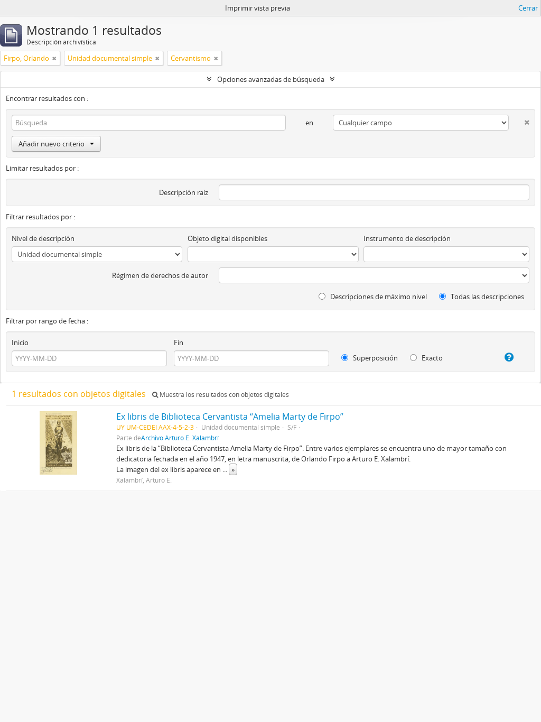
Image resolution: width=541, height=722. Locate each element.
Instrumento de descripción (407, 238)
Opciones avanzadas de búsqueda (270, 79)
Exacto (431, 358)
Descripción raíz (183, 192)
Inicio (20, 342)
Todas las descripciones (486, 296)
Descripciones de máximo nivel (378, 296)
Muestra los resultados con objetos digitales (223, 394)
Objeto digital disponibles (227, 238)
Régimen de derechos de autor (160, 275)
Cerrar (528, 8)
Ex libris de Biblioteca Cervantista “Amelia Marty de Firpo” (229, 416)
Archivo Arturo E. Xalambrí (180, 437)
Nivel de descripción (43, 238)
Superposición (374, 358)
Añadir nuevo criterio (51, 144)
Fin (178, 342)
